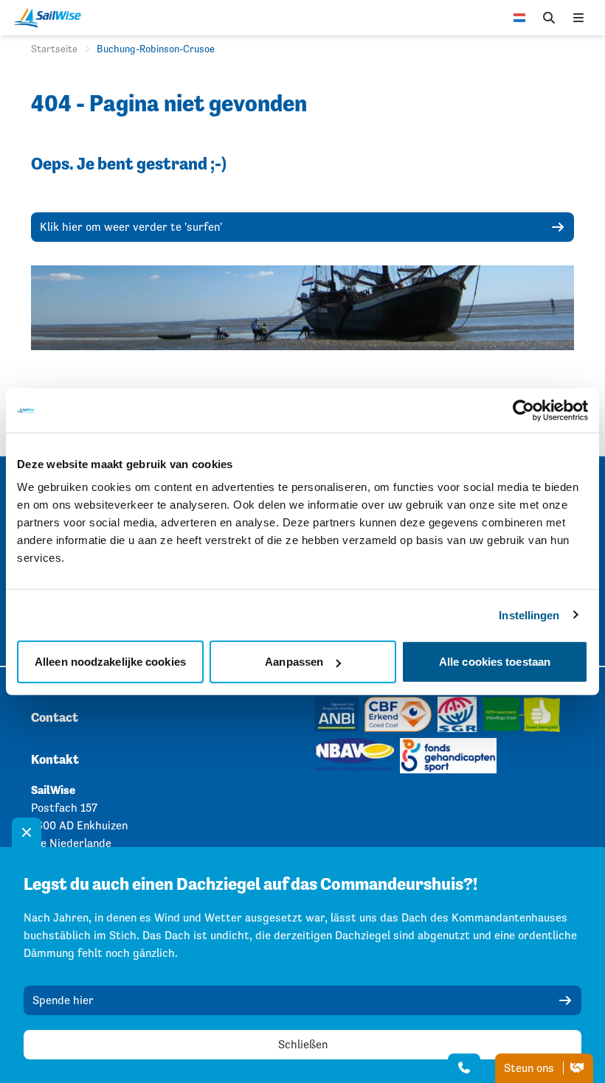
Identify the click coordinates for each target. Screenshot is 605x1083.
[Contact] (464, 1068)
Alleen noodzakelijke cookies (110, 661)
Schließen (303, 1044)
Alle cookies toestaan (494, 661)
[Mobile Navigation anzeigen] (578, 17)
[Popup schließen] (26, 832)
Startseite (54, 49)
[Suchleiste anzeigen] (549, 17)
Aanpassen (294, 661)
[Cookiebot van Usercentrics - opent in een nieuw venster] (523, 410)
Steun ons (530, 1068)
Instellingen (529, 614)
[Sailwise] (51, 17)
